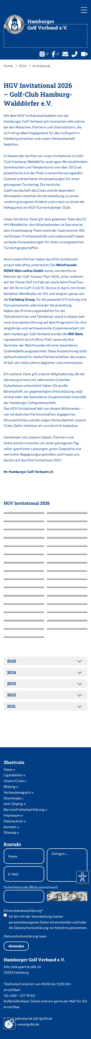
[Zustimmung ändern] (9, 1023)
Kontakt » (11, 827)
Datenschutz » (15, 821)
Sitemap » (11, 832)
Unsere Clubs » (15, 781)
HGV (22, 66)
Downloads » (13, 798)
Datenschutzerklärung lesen (25, 936)
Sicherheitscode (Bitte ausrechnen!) (31, 887)
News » (9, 769)
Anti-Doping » (15, 804)
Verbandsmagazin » (18, 792)
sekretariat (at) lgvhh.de (33, 1018)
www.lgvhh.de (28, 1024)
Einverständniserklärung (23, 910)
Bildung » (11, 786)
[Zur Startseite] (15, 24)
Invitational (41, 66)
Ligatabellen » (14, 775)
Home (8, 66)
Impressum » (13, 815)
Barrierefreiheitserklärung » (25, 809)
